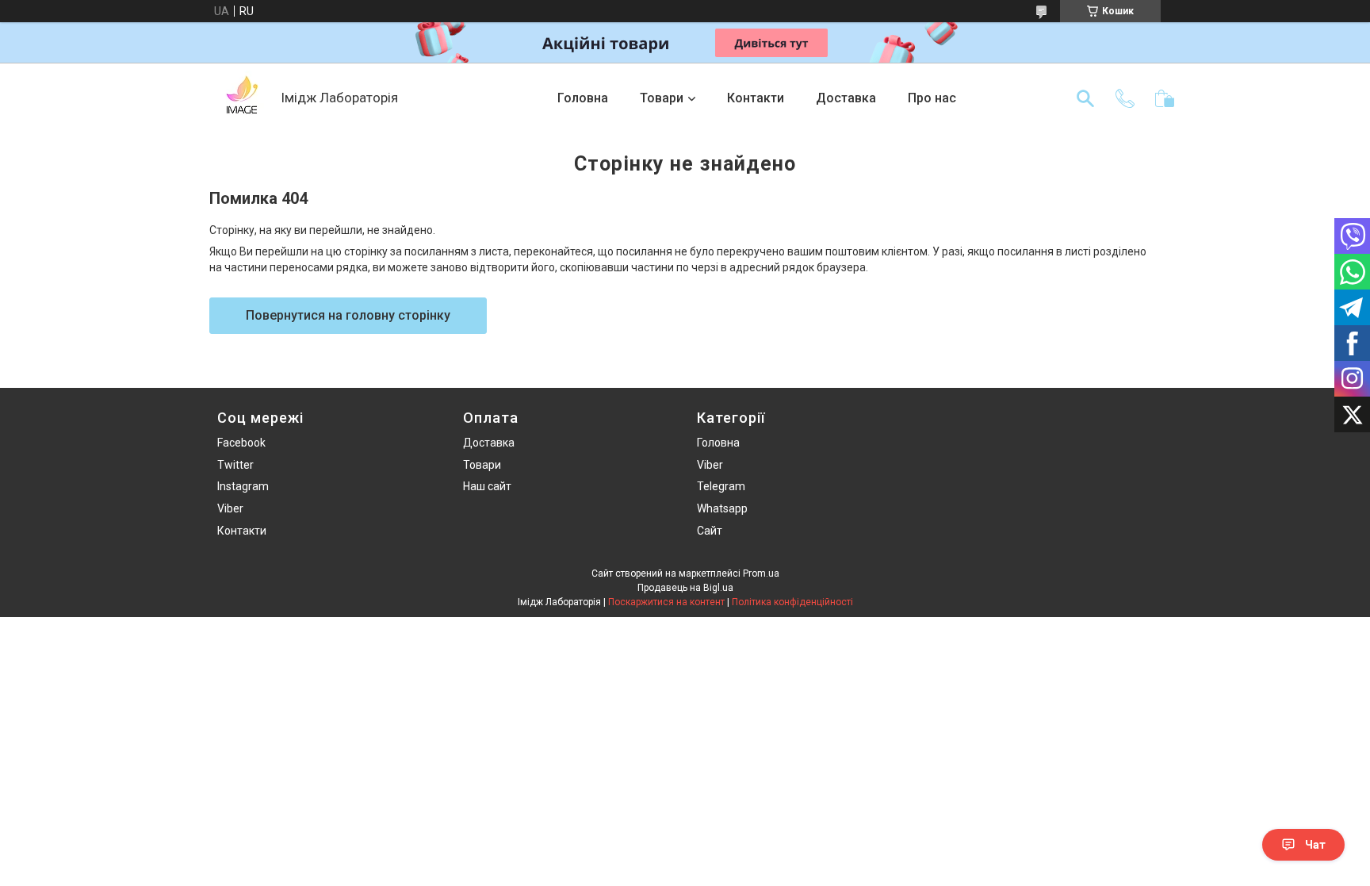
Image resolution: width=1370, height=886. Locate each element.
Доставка (846, 97)
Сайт (709, 530)
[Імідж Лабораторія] (241, 98)
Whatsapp (722, 508)
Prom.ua (761, 573)
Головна (582, 97)
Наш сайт (487, 486)
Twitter (235, 464)
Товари (661, 97)
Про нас (932, 97)
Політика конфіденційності (792, 602)
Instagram (243, 486)
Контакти (755, 97)
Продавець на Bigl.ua (685, 587)
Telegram (721, 486)
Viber (230, 508)
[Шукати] (1085, 98)
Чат (1315, 844)
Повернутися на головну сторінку (348, 315)
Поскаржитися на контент (666, 602)
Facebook (241, 442)
